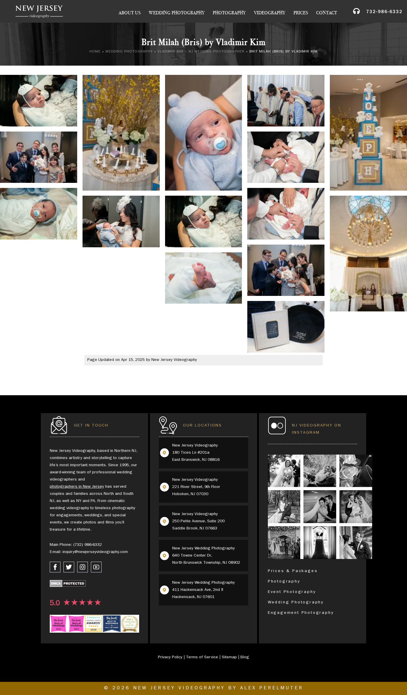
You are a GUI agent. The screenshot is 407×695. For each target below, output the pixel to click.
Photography (229, 13)
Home (95, 52)
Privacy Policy (170, 657)
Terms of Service (202, 657)
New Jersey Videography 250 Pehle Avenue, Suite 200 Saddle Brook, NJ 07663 (198, 521)
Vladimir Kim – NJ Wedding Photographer (201, 52)
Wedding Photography (177, 13)
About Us (130, 13)
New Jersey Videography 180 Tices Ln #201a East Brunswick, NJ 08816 (196, 453)
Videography (269, 13)
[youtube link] (96, 567)
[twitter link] (68, 567)
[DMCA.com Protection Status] (68, 585)
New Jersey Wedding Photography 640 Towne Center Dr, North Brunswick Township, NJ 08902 (206, 555)
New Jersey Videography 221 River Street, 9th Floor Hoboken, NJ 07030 (196, 487)
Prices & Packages (293, 571)
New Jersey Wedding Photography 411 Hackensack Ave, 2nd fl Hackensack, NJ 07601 (203, 590)
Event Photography (292, 592)
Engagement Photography (301, 613)
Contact (326, 13)
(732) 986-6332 (87, 545)
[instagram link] (82, 567)
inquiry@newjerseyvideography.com (95, 552)
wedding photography (129, 52)
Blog (244, 657)
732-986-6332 (384, 12)
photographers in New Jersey (77, 487)
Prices (300, 13)
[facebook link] (55, 567)
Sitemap (229, 657)
